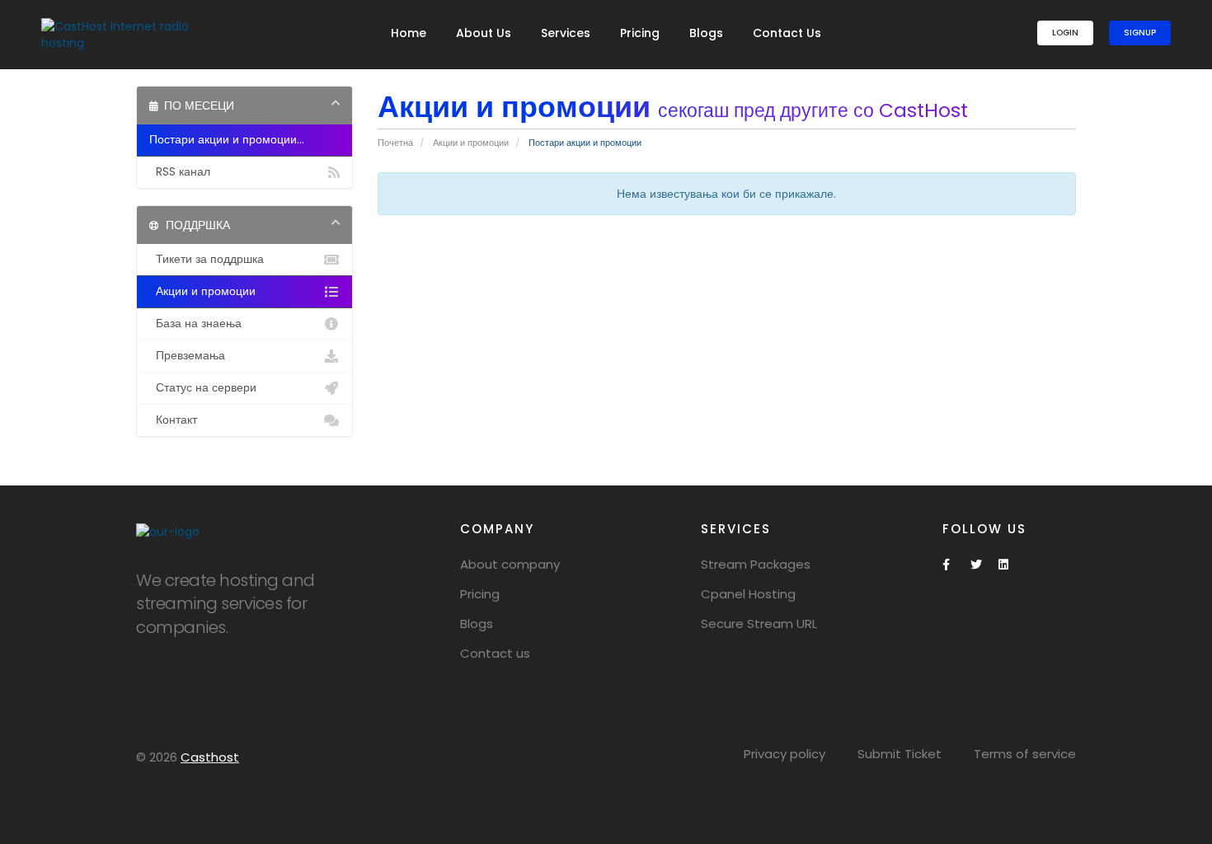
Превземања (187, 355)
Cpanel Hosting (748, 594)
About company (510, 564)
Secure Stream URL (759, 623)
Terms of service (1025, 753)
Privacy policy (784, 753)
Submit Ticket (899, 753)
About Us (483, 33)
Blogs (706, 33)
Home (408, 33)
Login (1065, 32)
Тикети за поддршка (206, 259)
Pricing (640, 33)
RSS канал (179, 172)
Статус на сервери (202, 388)
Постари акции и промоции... (226, 140)
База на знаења (195, 323)
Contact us (495, 653)
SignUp (1140, 32)
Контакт (173, 420)
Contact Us (787, 33)
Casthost (210, 757)
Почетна (395, 142)
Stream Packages (755, 564)
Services (565, 33)
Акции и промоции (471, 142)
